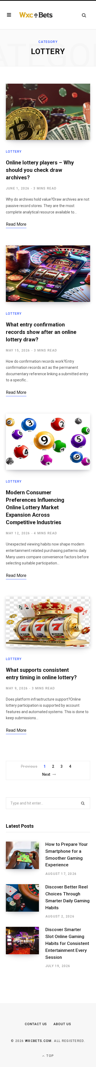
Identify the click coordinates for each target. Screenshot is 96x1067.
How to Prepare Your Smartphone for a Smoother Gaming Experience (66, 854)
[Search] (84, 15)
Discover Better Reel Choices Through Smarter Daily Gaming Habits (67, 897)
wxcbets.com (38, 1041)
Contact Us (36, 1024)
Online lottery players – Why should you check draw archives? (40, 170)
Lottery (14, 151)
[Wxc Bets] (36, 15)
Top (49, 1056)
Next (46, 774)
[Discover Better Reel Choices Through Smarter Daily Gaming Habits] (25, 901)
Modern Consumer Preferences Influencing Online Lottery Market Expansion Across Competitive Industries (35, 507)
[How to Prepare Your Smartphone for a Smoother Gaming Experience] (25, 859)
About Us (62, 1024)
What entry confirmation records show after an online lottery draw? (41, 332)
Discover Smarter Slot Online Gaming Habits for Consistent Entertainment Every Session (67, 943)
